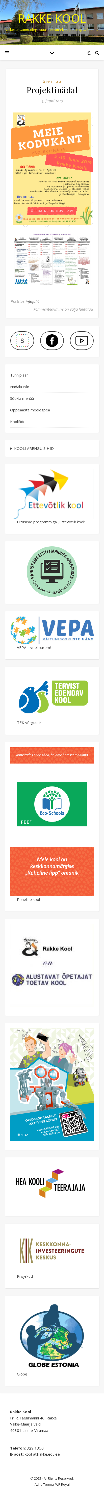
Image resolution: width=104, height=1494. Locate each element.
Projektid (25, 1276)
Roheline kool (28, 899)
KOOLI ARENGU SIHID (34, 448)
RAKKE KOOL (52, 18)
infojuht (32, 301)
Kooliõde (17, 421)
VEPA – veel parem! (34, 647)
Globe (22, 1373)
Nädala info (19, 386)
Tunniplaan (19, 375)
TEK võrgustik (29, 722)
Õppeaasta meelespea (30, 409)
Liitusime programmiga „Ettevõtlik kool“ (51, 521)
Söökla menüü (22, 398)
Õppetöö (52, 82)
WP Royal (62, 1484)
